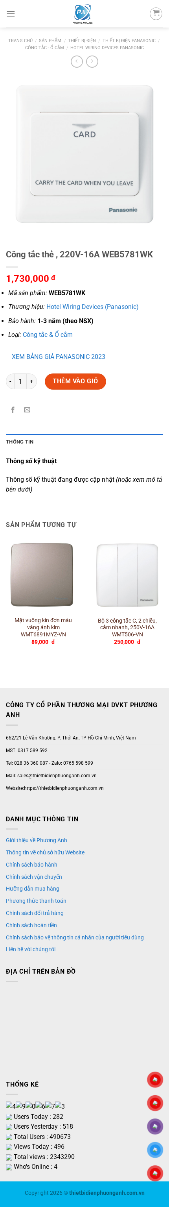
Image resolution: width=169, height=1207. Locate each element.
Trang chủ (20, 40)
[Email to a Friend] (27, 410)
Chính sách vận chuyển (34, 877)
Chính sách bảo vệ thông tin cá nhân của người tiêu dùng (75, 937)
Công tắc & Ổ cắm (48, 334)
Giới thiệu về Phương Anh (36, 840)
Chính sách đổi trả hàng (35, 913)
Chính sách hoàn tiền (31, 925)
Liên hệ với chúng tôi (30, 949)
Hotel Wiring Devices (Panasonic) (92, 307)
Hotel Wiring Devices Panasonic (107, 47)
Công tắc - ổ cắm (44, 47)
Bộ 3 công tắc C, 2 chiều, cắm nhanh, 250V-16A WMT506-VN (127, 627)
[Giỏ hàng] (156, 13)
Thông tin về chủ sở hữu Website (45, 852)
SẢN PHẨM (50, 40)
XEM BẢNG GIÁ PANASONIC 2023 (58, 356)
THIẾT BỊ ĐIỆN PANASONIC (129, 40)
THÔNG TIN (19, 442)
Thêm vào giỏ (75, 381)
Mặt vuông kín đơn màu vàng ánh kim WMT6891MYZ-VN (43, 627)
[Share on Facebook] (13, 410)
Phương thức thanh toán (36, 901)
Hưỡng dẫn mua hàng (32, 888)
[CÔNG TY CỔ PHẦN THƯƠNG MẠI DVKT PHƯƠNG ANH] (82, 14)
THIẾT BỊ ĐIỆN (82, 40)
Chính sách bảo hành (31, 864)
